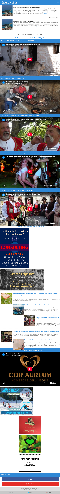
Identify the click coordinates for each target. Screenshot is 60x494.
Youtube (31, 484)
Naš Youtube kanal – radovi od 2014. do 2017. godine (30, 38)
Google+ (49, 492)
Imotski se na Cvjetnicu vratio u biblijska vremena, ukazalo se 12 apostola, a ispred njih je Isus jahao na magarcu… (47, 317)
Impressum (31, 489)
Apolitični (9, 2)
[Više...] (45, 13)
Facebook (30, 479)
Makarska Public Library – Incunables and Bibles (26, 21)
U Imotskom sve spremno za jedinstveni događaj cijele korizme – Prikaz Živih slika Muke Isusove (36, 331)
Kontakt (36, 489)
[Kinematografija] (30, 463)
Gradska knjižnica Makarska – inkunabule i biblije (26, 7)
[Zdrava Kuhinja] (30, 444)
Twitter (30, 492)
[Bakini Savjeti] (30, 425)
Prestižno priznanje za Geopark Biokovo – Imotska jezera (37, 305)
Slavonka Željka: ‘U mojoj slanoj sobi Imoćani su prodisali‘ (38, 339)
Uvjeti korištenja (25, 489)
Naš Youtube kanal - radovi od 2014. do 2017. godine (30, 226)
